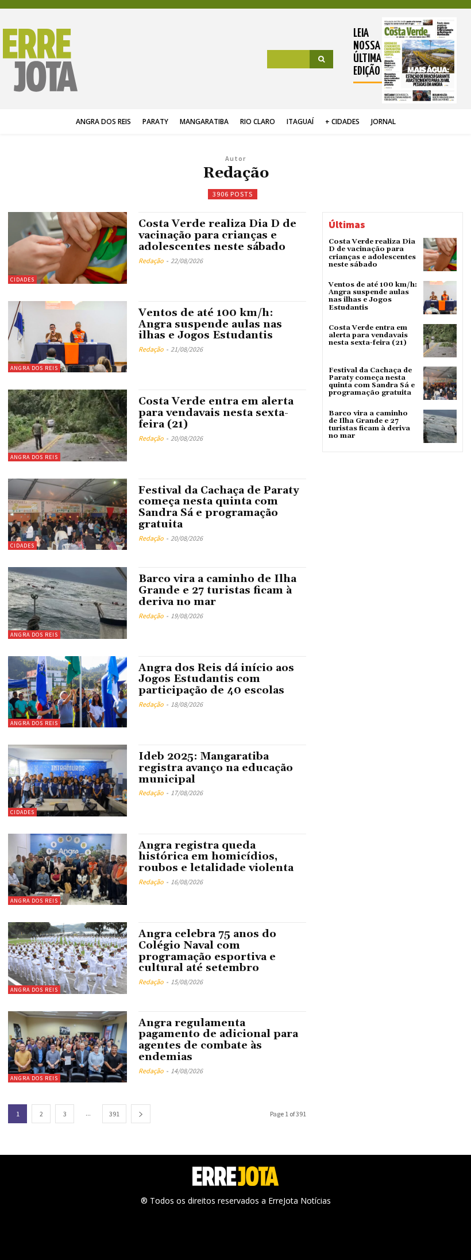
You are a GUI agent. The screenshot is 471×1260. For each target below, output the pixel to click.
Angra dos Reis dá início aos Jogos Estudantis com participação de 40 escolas (216, 679)
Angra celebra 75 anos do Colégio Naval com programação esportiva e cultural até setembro (207, 950)
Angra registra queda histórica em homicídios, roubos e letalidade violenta (216, 857)
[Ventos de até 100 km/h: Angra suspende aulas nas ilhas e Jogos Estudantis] (67, 336)
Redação (151, 260)
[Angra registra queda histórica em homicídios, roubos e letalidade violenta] (67, 869)
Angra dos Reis (34, 368)
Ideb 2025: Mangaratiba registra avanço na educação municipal (215, 768)
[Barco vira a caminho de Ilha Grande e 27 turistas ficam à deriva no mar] (67, 602)
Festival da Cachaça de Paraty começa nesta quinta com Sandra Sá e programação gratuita (218, 507)
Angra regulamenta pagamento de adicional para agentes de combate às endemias (218, 1040)
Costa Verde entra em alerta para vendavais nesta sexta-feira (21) (216, 413)
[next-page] (140, 1113)
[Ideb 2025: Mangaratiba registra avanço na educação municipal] (67, 780)
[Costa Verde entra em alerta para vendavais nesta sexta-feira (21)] (67, 425)
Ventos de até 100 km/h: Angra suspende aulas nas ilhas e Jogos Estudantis (210, 324)
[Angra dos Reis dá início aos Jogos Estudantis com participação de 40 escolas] (67, 691)
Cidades (22, 279)
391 (114, 1113)
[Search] (321, 59)
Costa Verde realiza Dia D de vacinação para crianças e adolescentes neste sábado (217, 235)
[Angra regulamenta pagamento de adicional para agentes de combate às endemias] (67, 1046)
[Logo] (42, 60)
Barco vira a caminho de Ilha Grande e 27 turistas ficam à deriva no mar (217, 590)
